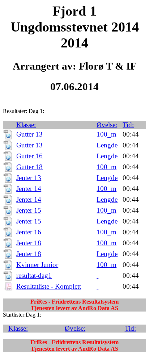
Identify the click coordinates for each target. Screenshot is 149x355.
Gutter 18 (29, 167)
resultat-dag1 (34, 275)
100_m (106, 134)
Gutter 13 (29, 134)
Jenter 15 (28, 210)
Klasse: (26, 125)
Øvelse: (107, 125)
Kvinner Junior (37, 264)
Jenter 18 (28, 243)
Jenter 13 (28, 177)
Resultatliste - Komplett (48, 286)
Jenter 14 (28, 188)
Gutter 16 (29, 156)
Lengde (107, 145)
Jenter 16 (28, 232)
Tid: (128, 125)
